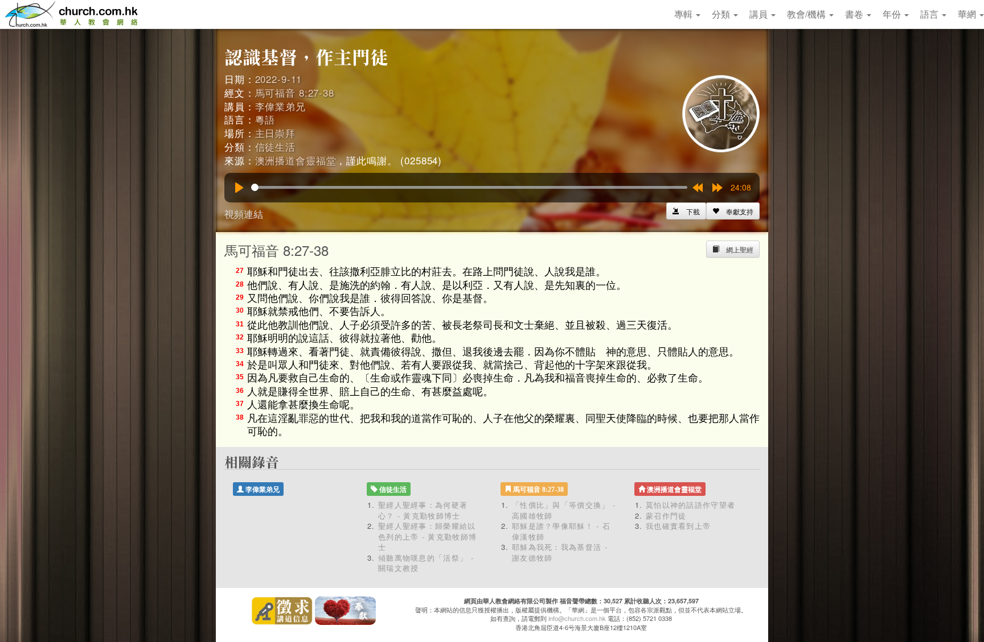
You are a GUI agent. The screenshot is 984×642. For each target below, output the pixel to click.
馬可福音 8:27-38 (294, 92)
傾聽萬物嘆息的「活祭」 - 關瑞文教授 (426, 563)
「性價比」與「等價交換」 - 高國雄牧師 (564, 510)
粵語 (265, 119)
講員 (759, 13)
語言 (930, 13)
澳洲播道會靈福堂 (296, 160)
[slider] (469, 187)
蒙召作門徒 (666, 515)
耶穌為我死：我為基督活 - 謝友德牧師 (560, 552)
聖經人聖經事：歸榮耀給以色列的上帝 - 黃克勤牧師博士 (427, 536)
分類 (722, 13)
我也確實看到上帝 (678, 525)
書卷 (855, 13)
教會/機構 (807, 13)
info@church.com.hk (577, 618)
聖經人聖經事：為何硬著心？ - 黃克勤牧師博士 (423, 510)
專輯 (684, 13)
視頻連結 (243, 213)
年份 (893, 13)
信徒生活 (275, 146)
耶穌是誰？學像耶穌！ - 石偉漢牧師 (561, 531)
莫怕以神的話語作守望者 (690, 504)
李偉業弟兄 (280, 106)
